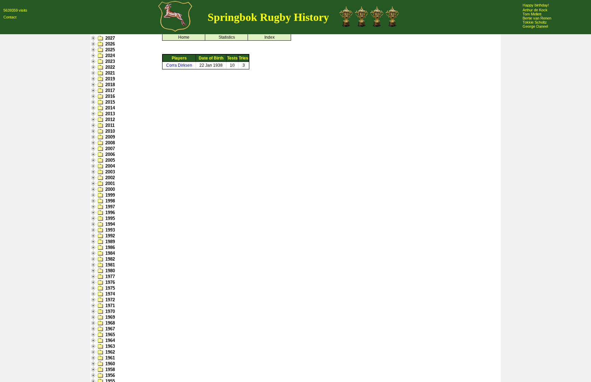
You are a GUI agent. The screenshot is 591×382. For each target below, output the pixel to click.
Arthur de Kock (535, 10)
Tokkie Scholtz (535, 22)
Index (269, 37)
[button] (94, 38)
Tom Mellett (532, 14)
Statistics (227, 37)
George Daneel (535, 26)
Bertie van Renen (537, 18)
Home (183, 37)
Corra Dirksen (179, 65)
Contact (9, 17)
